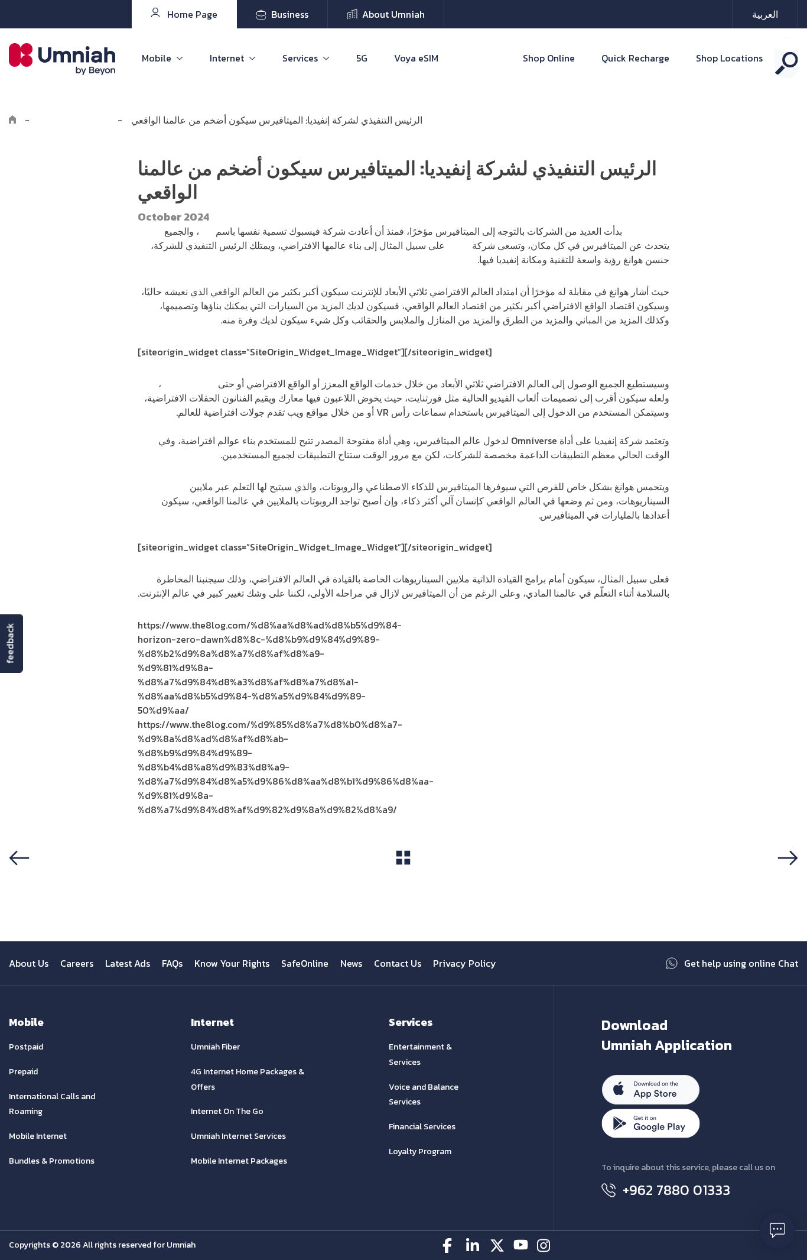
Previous (31, 880)
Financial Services (422, 1126)
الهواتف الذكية (188, 384)
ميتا (206, 231)
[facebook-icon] (449, 1245)
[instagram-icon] (544, 1245)
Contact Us (397, 963)
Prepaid (23, 1071)
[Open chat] (777, 1230)
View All (403, 880)
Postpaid (26, 1047)
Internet (227, 58)
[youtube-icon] (520, 1245)
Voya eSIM (416, 58)
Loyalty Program (420, 1151)
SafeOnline (304, 963)
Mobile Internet (38, 1136)
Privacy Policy (464, 963)
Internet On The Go (227, 1111)
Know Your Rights (231, 963)
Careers (76, 963)
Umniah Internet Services (238, 1136)
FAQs (172, 963)
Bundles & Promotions (52, 1161)
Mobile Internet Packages (239, 1161)
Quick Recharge (635, 58)
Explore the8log (73, 120)
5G (361, 58)
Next (785, 880)
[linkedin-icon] (473, 1245)
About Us (28, 963)
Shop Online (549, 58)
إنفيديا (458, 245)
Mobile (156, 58)
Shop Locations (729, 58)
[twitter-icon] (497, 1245)
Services (300, 58)
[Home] (12, 120)
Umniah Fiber (215, 1047)
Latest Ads (127, 963)
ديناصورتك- (646, 231)
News (351, 963)
